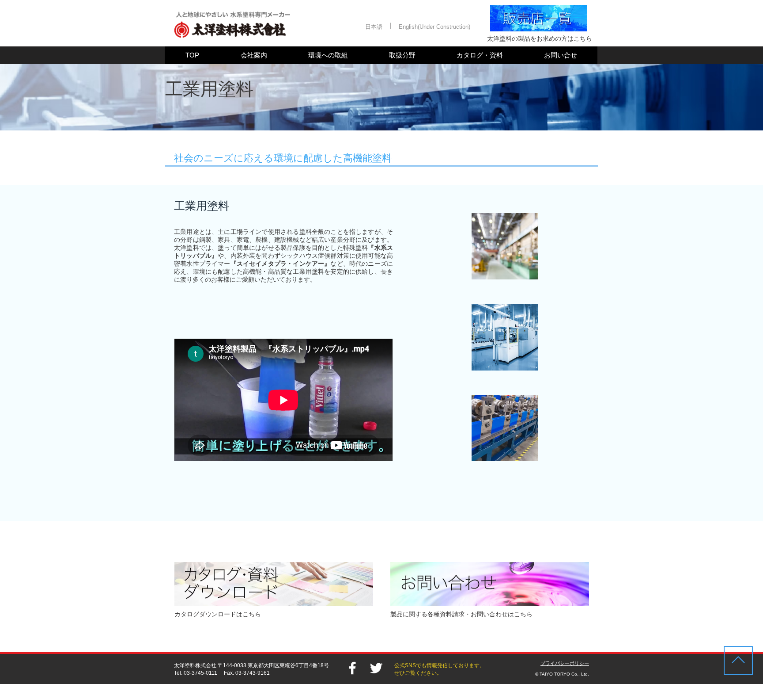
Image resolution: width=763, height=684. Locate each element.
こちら (523, 614)
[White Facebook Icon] (352, 668)
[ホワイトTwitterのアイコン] (376, 668)
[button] (374, 27)
